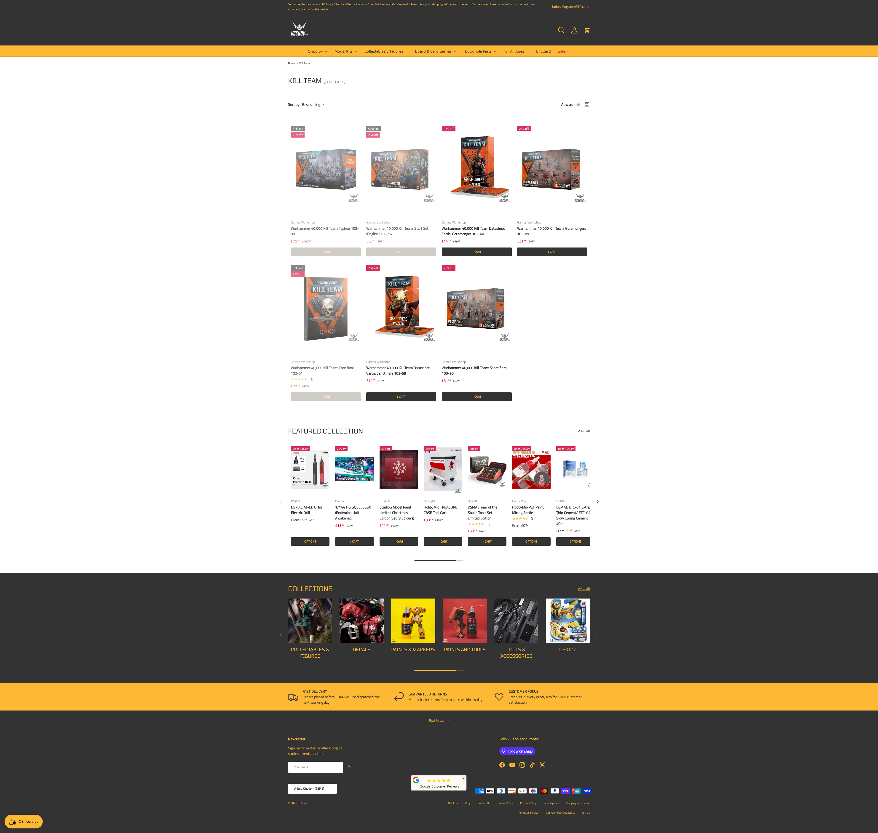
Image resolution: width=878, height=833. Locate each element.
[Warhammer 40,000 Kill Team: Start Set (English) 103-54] (401, 169)
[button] (587, 30)
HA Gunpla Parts (477, 51)
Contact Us (484, 803)
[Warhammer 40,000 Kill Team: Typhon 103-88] (326, 169)
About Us (452, 803)
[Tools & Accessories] (516, 621)
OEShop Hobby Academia (560, 812)
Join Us (586, 812)
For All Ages (513, 51)
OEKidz (567, 649)
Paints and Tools (465, 649)
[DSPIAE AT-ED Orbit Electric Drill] (310, 469)
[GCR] (416, 780)
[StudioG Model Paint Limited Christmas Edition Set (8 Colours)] (399, 469)
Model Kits (344, 51)
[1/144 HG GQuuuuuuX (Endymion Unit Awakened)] (354, 469)
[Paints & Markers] (413, 621)
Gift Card (543, 51)
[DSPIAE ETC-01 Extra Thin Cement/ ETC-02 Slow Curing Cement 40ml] (575, 469)
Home (291, 63)
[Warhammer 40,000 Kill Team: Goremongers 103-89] (552, 169)
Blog (467, 803)
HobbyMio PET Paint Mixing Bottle (528, 509)
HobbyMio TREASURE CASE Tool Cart (440, 509)
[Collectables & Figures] (310, 621)
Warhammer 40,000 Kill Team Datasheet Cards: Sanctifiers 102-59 (398, 370)
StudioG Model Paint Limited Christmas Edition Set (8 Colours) (397, 512)
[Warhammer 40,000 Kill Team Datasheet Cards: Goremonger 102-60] (477, 169)
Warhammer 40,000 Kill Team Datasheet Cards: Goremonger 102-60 (473, 231)
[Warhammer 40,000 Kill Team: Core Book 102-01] (326, 309)
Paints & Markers (413, 649)
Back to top (437, 720)
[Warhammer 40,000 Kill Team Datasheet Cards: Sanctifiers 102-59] (401, 309)
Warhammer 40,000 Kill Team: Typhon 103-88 (325, 231)
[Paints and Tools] (465, 621)
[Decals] (362, 621)
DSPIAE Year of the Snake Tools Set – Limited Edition (482, 512)
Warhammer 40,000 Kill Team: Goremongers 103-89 (551, 231)
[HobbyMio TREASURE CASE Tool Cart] (443, 469)
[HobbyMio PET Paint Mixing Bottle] (531, 469)
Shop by (315, 51)
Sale (561, 51)
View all (584, 431)
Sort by (293, 104)
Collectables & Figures (383, 51)
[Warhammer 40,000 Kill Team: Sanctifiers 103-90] (477, 309)
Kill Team (304, 63)
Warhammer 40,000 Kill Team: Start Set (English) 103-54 (397, 231)
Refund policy (551, 803)
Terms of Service (528, 812)
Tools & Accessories (516, 653)
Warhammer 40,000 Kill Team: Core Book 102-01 (323, 370)
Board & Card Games (433, 51)
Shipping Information (578, 803)
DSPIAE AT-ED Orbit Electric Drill (306, 509)
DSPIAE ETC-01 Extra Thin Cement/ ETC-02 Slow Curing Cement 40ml (573, 515)
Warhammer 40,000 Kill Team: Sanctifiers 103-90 (474, 370)
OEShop (302, 803)
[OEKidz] (568, 621)
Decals (361, 649)
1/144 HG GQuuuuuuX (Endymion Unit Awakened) (353, 512)
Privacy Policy (528, 803)
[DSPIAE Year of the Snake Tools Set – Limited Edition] (487, 469)
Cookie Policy (505, 803)
